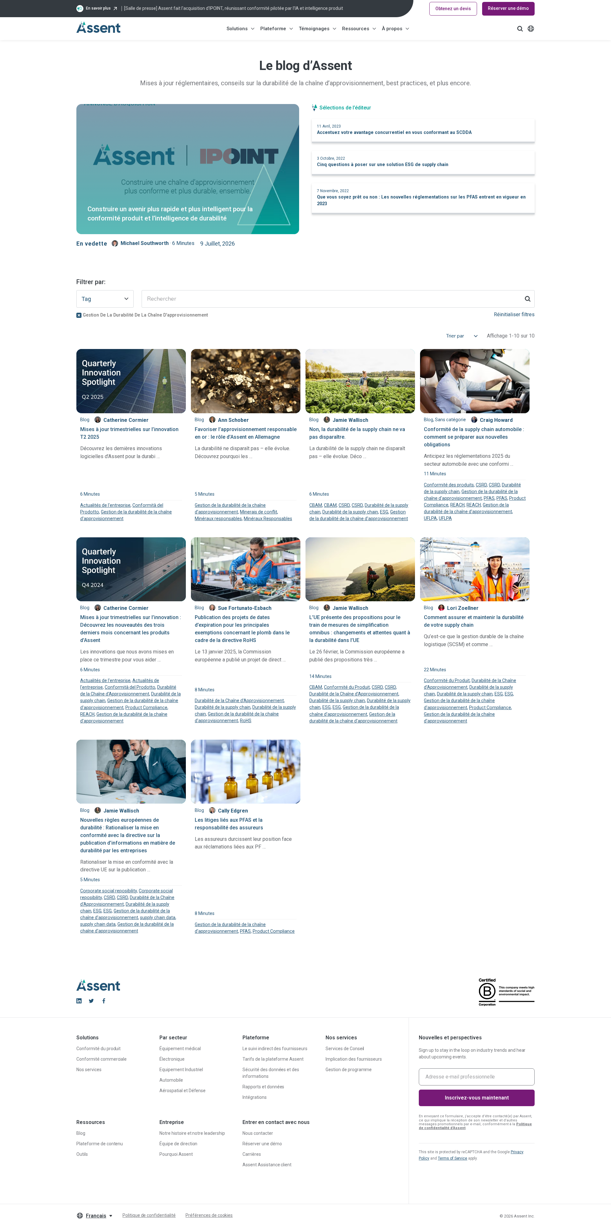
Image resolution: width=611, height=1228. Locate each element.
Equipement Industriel (181, 1069)
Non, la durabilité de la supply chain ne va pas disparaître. (357, 433)
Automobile (171, 1080)
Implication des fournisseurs (354, 1059)
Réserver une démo (508, 8)
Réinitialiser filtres (514, 314)
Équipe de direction (178, 1143)
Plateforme (273, 28)
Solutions (237, 28)
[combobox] (105, 299)
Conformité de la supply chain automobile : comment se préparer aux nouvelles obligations (474, 437)
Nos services (89, 1069)
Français (96, 1216)
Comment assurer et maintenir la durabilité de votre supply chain (473, 621)
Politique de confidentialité (149, 1215)
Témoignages (314, 28)
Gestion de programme (349, 1069)
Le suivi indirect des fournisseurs (274, 1048)
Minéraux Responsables (268, 518)
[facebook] (103, 1000)
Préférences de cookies (209, 1215)
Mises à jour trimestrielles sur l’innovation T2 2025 (129, 433)
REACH (457, 504)
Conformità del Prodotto (130, 687)
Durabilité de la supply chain (350, 511)
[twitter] (91, 1000)
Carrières (251, 1154)
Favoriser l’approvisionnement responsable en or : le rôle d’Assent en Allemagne (246, 433)
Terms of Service (452, 1158)
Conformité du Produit (347, 687)
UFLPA (430, 518)
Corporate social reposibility (108, 890)
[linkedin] (78, 1000)
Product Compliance (146, 707)
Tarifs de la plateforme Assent (273, 1059)
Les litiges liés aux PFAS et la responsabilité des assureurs (229, 824)
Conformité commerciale (101, 1059)
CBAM (315, 505)
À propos (392, 28)
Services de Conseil (345, 1048)
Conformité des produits (449, 484)
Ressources (355, 28)
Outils (82, 1154)
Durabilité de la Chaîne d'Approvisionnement (239, 700)
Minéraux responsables (218, 518)
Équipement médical (180, 1048)
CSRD (344, 505)
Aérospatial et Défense (182, 1090)
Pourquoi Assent (176, 1154)
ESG (384, 511)
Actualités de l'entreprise (105, 505)
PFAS (489, 498)
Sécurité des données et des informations (270, 1073)
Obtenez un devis (453, 8)
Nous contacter (257, 1133)
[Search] (527, 299)
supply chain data (157, 917)
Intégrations (254, 1097)
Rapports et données (263, 1086)
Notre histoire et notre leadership (192, 1133)
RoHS (245, 720)
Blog (80, 1133)
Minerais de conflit (258, 511)
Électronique (172, 1059)
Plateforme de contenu (99, 1143)
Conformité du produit (98, 1048)
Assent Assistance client (266, 1164)
